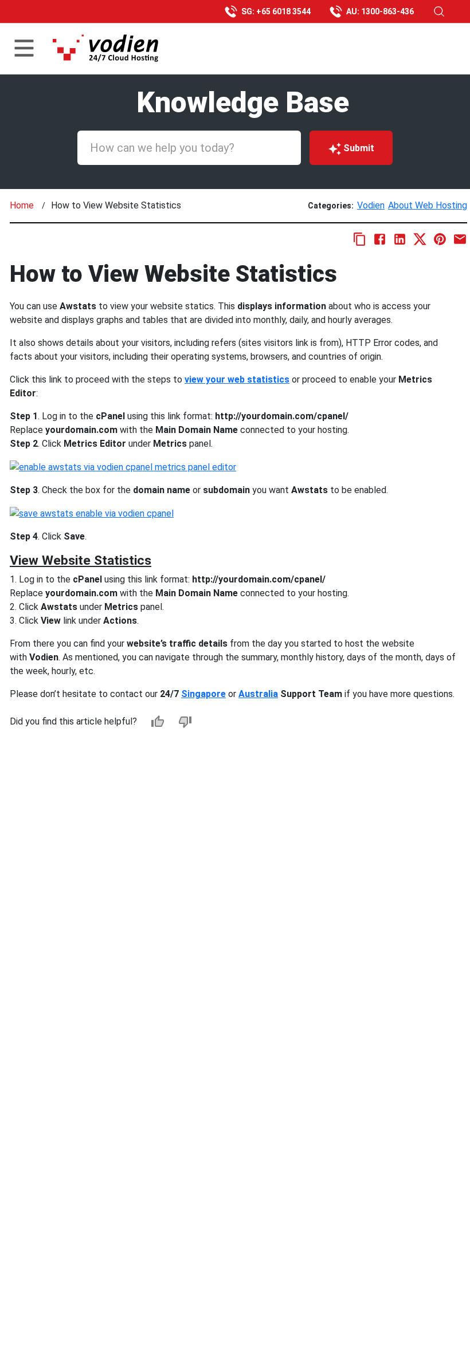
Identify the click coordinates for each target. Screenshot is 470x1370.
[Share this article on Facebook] (380, 239)
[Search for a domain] (439, 11)
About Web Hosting (427, 205)
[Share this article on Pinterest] (440, 239)
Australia (258, 693)
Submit (358, 148)
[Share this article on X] (420, 239)
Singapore (203, 693)
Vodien (371, 205)
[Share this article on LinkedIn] (400, 239)
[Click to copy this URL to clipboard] (359, 239)
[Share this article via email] (460, 239)
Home (22, 205)
